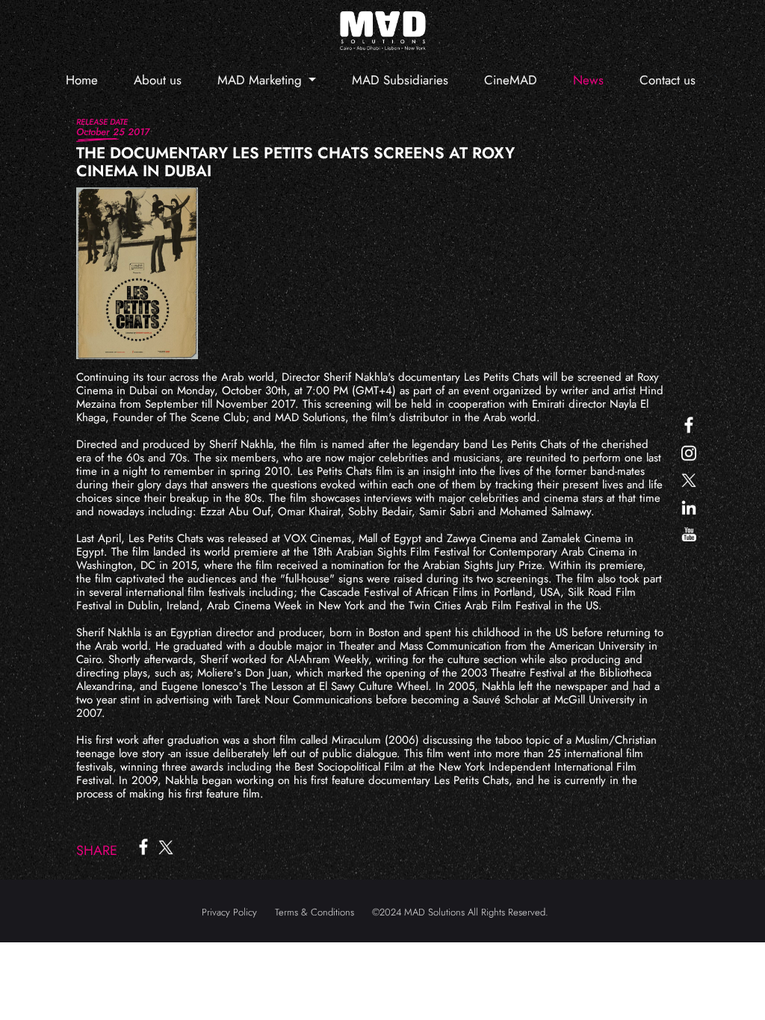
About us (158, 80)
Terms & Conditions (314, 912)
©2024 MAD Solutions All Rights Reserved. (460, 912)
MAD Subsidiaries (400, 80)
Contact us (667, 80)
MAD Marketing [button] (261, 80)
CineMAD (510, 80)
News (588, 80)
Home (82, 80)
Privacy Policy (229, 912)
